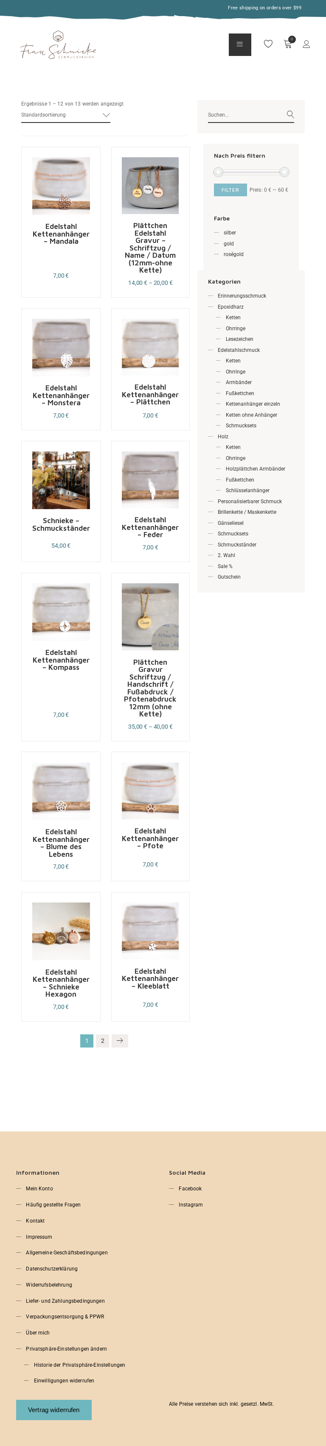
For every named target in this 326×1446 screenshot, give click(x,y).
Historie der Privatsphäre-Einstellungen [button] (79, 1365)
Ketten (233, 317)
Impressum (39, 1237)
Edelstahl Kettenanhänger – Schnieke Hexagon (61, 983)
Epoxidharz (231, 307)
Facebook (190, 1189)
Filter (230, 189)
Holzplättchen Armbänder (255, 469)
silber (230, 233)
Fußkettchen (240, 393)
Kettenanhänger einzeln (253, 404)
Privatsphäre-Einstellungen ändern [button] (66, 1349)
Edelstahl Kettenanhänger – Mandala (61, 233)
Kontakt (35, 1221)
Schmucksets (241, 426)
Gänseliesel (231, 523)
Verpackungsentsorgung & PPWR (65, 1317)
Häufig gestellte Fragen (53, 1205)
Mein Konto (39, 1189)
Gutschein (229, 577)
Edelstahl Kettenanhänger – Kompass (61, 659)
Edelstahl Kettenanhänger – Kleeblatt (150, 978)
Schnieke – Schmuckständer (61, 524)
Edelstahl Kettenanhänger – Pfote (150, 838)
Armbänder (239, 382)
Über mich (38, 1333)
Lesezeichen (239, 339)
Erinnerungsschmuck (242, 296)
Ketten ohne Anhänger (251, 415)
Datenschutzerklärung (52, 1269)
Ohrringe (235, 329)
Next (120, 1041)
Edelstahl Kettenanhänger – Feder (150, 527)
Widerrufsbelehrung (49, 1285)
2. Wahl (226, 555)
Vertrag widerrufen (54, 1409)
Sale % (225, 566)
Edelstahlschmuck (239, 350)
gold (229, 244)
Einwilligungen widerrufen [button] (64, 1381)
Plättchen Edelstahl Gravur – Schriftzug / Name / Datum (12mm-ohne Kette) (150, 247)
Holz (223, 437)
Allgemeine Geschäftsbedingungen (66, 1253)
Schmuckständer (237, 545)
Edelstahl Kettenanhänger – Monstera (61, 395)
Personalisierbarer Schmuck (250, 501)
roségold (234, 254)
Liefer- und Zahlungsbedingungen (65, 1301)
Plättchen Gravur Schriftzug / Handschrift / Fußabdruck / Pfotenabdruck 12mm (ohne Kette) (150, 688)
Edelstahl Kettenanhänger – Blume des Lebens (61, 842)
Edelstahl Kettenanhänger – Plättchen (150, 394)
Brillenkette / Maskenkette (247, 512)
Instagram (191, 1205)
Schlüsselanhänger (248, 490)
